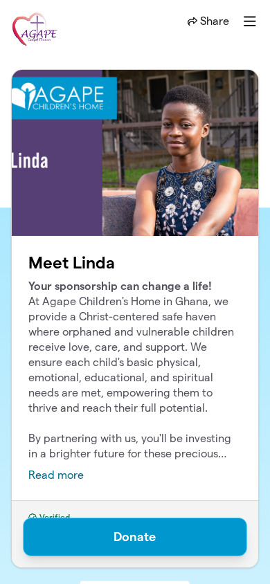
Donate (135, 536)
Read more (56, 475)
